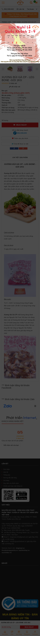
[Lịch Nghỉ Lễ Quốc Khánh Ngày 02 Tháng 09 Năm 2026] (20, 24)
